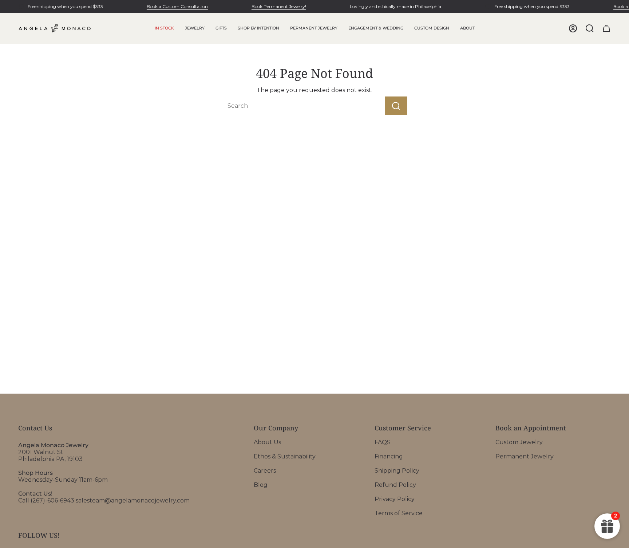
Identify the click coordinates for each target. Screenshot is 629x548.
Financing (389, 456)
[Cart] (606, 28)
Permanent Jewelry (524, 456)
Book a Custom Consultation (177, 6)
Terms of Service (399, 513)
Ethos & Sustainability (285, 456)
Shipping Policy (397, 470)
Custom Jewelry (519, 442)
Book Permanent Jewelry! (279, 6)
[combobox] (290, 106)
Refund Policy (395, 484)
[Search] (396, 105)
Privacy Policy (395, 499)
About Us (267, 442)
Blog (261, 484)
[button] (194, 28)
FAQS (383, 442)
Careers (265, 470)
